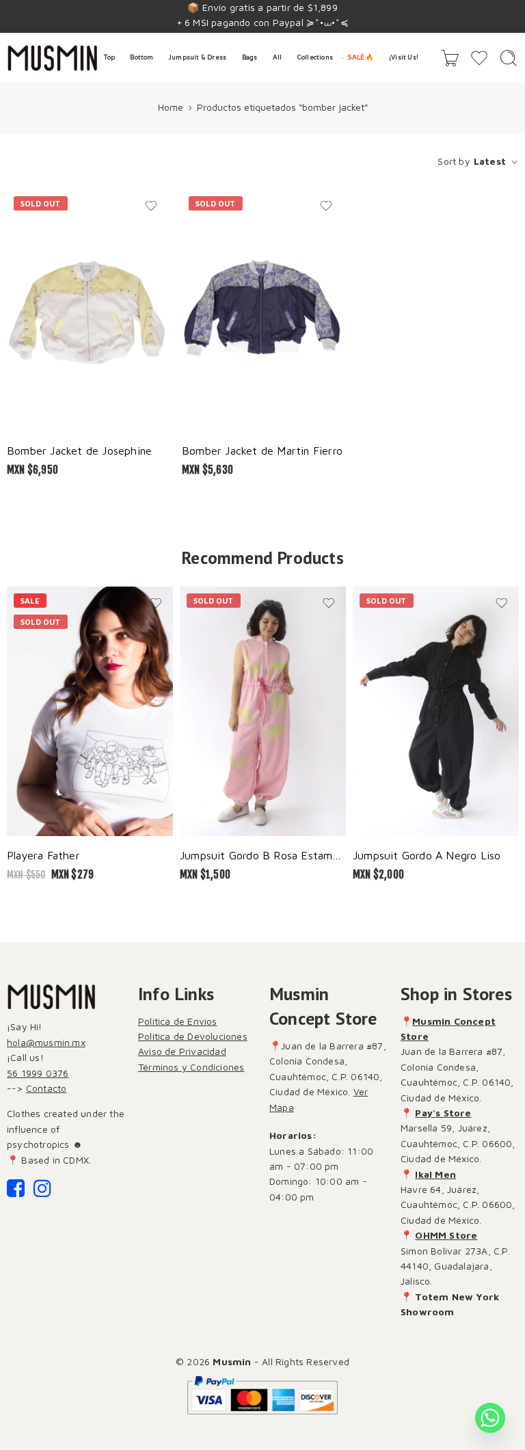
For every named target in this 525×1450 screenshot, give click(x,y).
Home (170, 107)
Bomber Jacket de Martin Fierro (262, 450)
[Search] (508, 58)
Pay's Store (443, 1112)
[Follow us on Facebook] (16, 1192)
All (277, 58)
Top (109, 58)
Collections (315, 58)
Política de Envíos (177, 1021)
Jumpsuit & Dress (197, 58)
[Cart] (449, 58)
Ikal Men (435, 1174)
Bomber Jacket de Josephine (79, 450)
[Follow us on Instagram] (42, 1192)
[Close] (509, 17)
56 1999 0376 (37, 1073)
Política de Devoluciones (192, 1036)
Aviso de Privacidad (182, 1051)
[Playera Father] (90, 711)
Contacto (46, 1088)
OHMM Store (446, 1235)
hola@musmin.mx (46, 1042)
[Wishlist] (151, 206)
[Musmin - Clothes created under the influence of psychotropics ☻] (52, 58)
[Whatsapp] (490, 1418)
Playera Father (43, 854)
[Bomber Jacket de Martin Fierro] (262, 310)
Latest (490, 161)
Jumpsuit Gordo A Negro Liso (426, 854)
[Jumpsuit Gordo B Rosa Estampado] (263, 711)
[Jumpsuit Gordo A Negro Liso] (436, 711)
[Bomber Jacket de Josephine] (87, 310)
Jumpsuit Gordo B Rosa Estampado (263, 854)
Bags (250, 58)
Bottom (141, 58)
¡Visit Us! (403, 58)
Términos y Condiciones (191, 1067)
